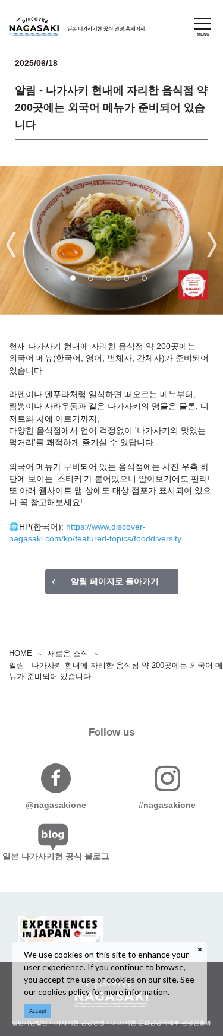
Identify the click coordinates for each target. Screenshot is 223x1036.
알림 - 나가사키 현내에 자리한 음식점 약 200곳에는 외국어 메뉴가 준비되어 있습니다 (116, 671)
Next (212, 245)
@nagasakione (56, 805)
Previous (11, 245)
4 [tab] (130, 281)
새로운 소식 (68, 653)
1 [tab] (76, 281)
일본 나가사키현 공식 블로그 (55, 856)
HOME (20, 653)
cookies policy (64, 992)
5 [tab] (147, 281)
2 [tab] (94, 281)
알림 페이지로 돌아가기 (115, 581)
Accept (37, 1011)
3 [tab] (112, 281)
